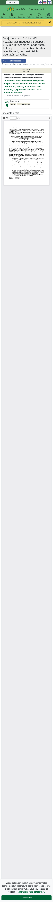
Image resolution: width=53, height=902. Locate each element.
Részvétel (21, 15)
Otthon (3, 15)
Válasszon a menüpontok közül (24, 22)
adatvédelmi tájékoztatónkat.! (31, 891)
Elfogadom (26, 897)
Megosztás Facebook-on (14, 61)
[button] (50, 23)
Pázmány (39, 17)
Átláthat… (30, 15)
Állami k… (48, 17)
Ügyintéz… (12, 15)
